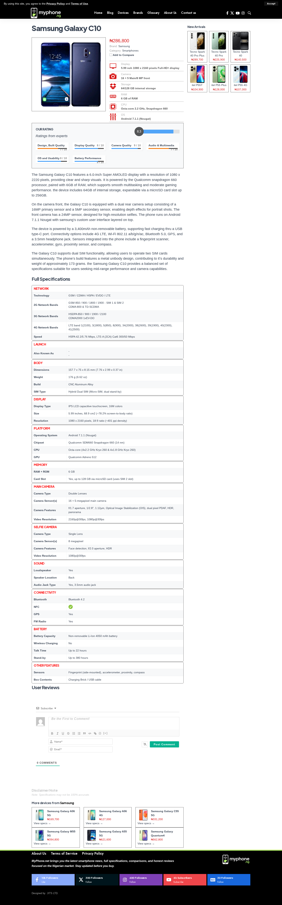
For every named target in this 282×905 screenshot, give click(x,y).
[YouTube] (238, 13)
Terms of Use (79, 3)
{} (100, 733)
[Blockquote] (84, 733)
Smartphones (130, 50)
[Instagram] (243, 13)
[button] (271, 4)
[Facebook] (227, 13)
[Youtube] (184, 879)
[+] (105, 733)
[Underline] (63, 733)
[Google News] (228, 879)
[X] (232, 13)
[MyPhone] (46, 13)
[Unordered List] (79, 733)
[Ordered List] (73, 733)
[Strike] (68, 733)
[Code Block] (89, 733)
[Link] (95, 733)
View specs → (42, 823)
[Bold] (52, 733)
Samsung (67, 803)
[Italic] (57, 733)
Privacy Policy (55, 3)
